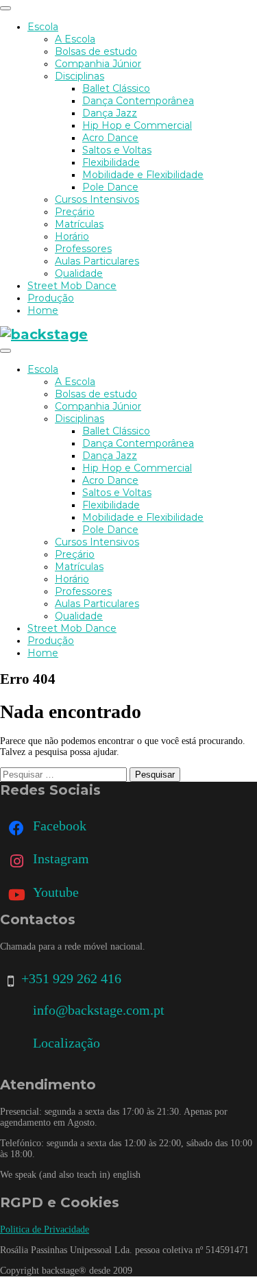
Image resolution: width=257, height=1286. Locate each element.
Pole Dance (110, 187)
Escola (42, 27)
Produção (50, 298)
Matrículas (79, 224)
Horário (72, 236)
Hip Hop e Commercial (137, 125)
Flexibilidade (111, 162)
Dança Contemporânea (138, 101)
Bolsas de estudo (96, 51)
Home (42, 310)
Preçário (75, 212)
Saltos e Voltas (116, 150)
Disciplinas (79, 76)
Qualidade (79, 273)
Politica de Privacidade (44, 1229)
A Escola (75, 39)
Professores (83, 249)
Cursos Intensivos (97, 199)
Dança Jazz (109, 113)
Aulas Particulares (97, 261)
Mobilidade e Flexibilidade (143, 175)
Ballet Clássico (116, 88)
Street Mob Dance (72, 286)
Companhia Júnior (98, 64)
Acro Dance (110, 138)
